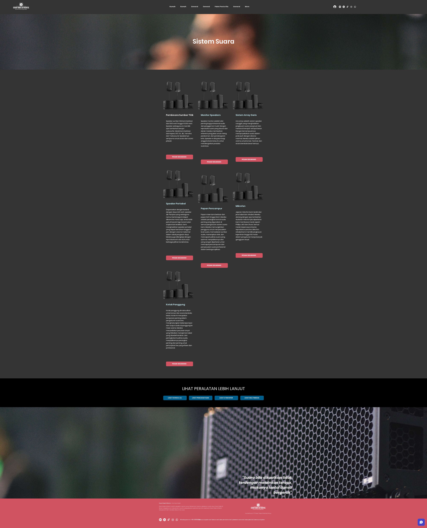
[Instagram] (351, 7)
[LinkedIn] (344, 7)
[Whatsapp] (355, 7)
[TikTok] (347, 7)
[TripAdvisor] (340, 7)
